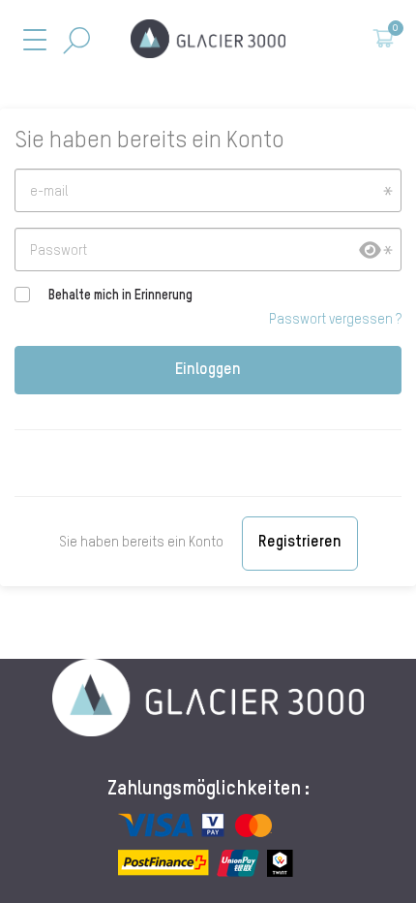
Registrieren (300, 542)
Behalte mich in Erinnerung (120, 295)
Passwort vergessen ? (335, 320)
